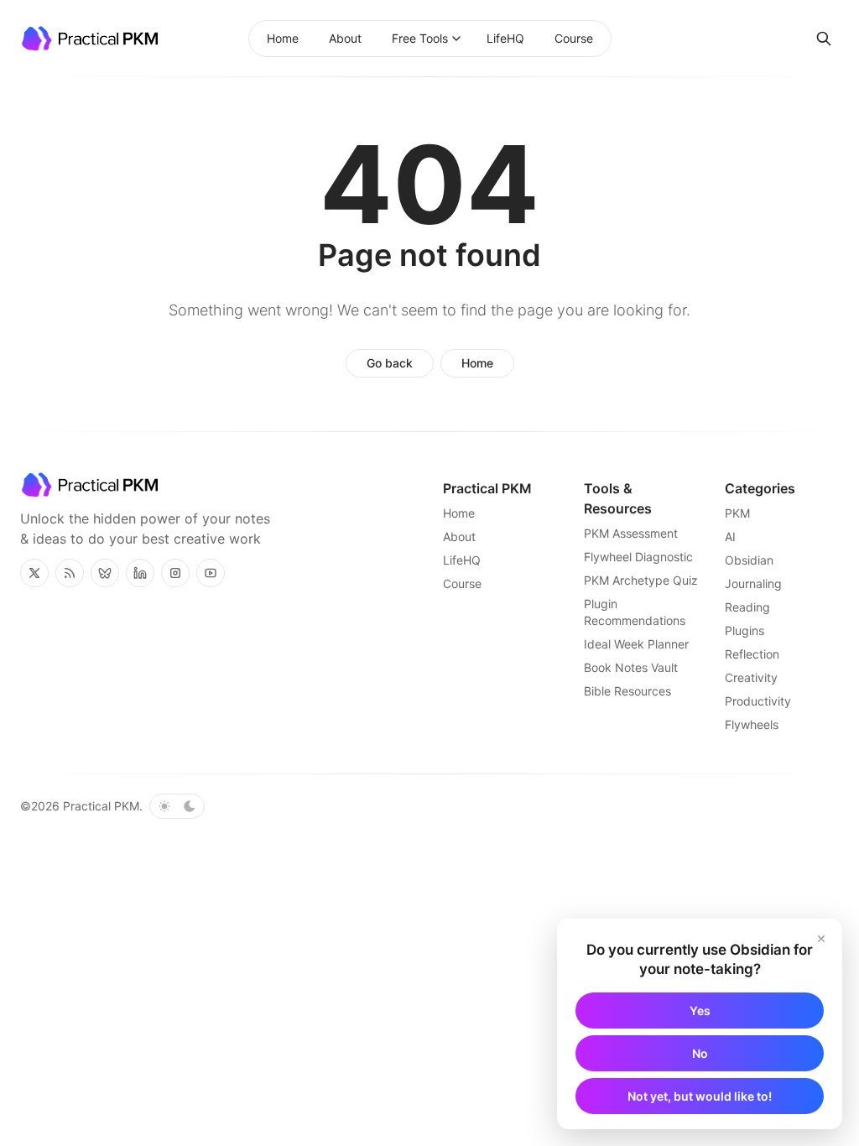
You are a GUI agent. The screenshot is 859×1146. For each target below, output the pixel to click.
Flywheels (751, 724)
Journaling (753, 583)
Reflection (752, 654)
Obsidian (749, 560)
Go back (390, 363)
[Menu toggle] (456, 38)
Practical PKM (101, 806)
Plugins (744, 630)
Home (477, 363)
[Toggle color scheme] (177, 806)
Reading (747, 607)
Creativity (751, 677)
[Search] (824, 38)
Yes (700, 1010)
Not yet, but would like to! (699, 1096)
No (700, 1053)
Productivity (758, 701)
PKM (737, 513)
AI (730, 536)
